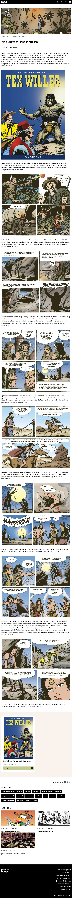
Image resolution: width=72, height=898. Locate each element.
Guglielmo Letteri (8, 796)
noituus (52, 796)
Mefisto (38, 796)
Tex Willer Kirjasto (8, 800)
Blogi (7, 36)
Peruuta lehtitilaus (64, 884)
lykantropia (29, 796)
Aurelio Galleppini (8, 791)
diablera (19, 791)
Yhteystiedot (66, 873)
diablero (27, 791)
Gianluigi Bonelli (47, 791)
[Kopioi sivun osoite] (69, 782)
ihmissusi (20, 796)
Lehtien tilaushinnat (64, 878)
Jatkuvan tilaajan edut (63, 881)
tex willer (61, 796)
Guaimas (58, 791)
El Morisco (36, 791)
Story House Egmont (64, 870)
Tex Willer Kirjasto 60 (23, 800)
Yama (35, 800)
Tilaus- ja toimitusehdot (63, 875)
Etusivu (3, 36)
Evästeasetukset (65, 889)
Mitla (45, 796)
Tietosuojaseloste (65, 887)
